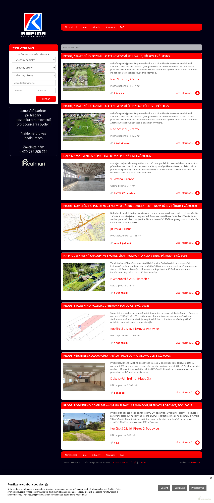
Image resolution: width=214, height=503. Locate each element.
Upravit (164, 488)
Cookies (142, 462)
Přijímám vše (197, 488)
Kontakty (110, 27)
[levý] (33, 131)
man (195, 462)
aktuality (96, 27)
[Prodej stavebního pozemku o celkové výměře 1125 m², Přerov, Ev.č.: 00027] (84, 127)
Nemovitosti (71, 27)
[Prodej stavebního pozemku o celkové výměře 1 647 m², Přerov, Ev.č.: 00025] (84, 77)
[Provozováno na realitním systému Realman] (33, 161)
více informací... (185, 93)
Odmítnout (180, 488)
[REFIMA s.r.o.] (33, 22)
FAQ (122, 27)
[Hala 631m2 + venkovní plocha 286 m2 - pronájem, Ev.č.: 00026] (84, 177)
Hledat (46, 98)
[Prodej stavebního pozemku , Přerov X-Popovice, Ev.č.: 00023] (84, 327)
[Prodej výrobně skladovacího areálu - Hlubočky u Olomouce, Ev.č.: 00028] (84, 377)
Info (85, 27)
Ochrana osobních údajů (124, 462)
